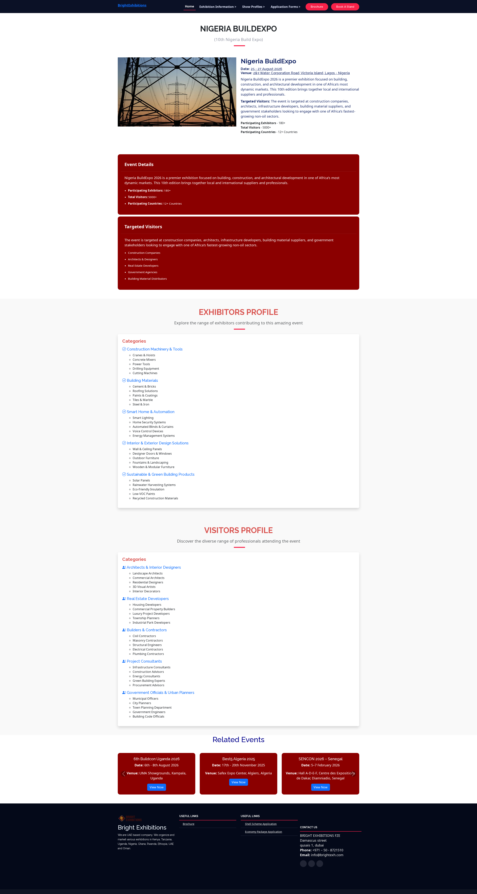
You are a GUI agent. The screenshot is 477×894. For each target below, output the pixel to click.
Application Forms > (285, 7)
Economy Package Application (263, 831)
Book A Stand (345, 6)
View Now (157, 787)
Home (189, 6)
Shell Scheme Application (261, 824)
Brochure (317, 6)
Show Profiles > (253, 7)
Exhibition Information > (217, 7)
